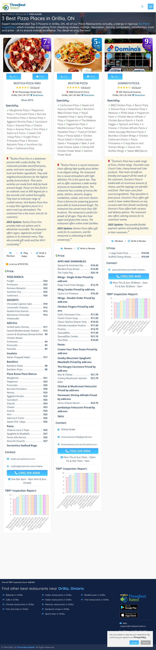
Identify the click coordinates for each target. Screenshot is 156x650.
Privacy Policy (140, 637)
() (35, 87)
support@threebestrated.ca (133, 626)
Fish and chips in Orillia (16, 609)
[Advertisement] (78, 557)
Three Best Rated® (26, 647)
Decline (145, 642)
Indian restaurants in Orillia (57, 595)
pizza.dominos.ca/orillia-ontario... (129, 269)
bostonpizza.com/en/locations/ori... (79, 444)
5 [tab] (31, 69)
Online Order (68, 429)
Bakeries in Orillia (14, 595)
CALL (14, 76)
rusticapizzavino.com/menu (27, 466)
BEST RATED (7, 14)
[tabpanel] (27, 57)
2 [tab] (24, 69)
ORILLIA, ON (21, 14)
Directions (37, 95)
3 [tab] (78, 69)
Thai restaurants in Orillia (96, 599)
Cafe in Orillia (12, 599)
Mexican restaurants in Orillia (58, 604)
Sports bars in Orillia (54, 613)
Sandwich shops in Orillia (56, 609)
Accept (134, 642)
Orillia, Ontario (71, 588)
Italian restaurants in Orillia (57, 599)
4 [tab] (29, 69)
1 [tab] (22, 69)
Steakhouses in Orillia (94, 595)
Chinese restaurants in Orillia (19, 604)
